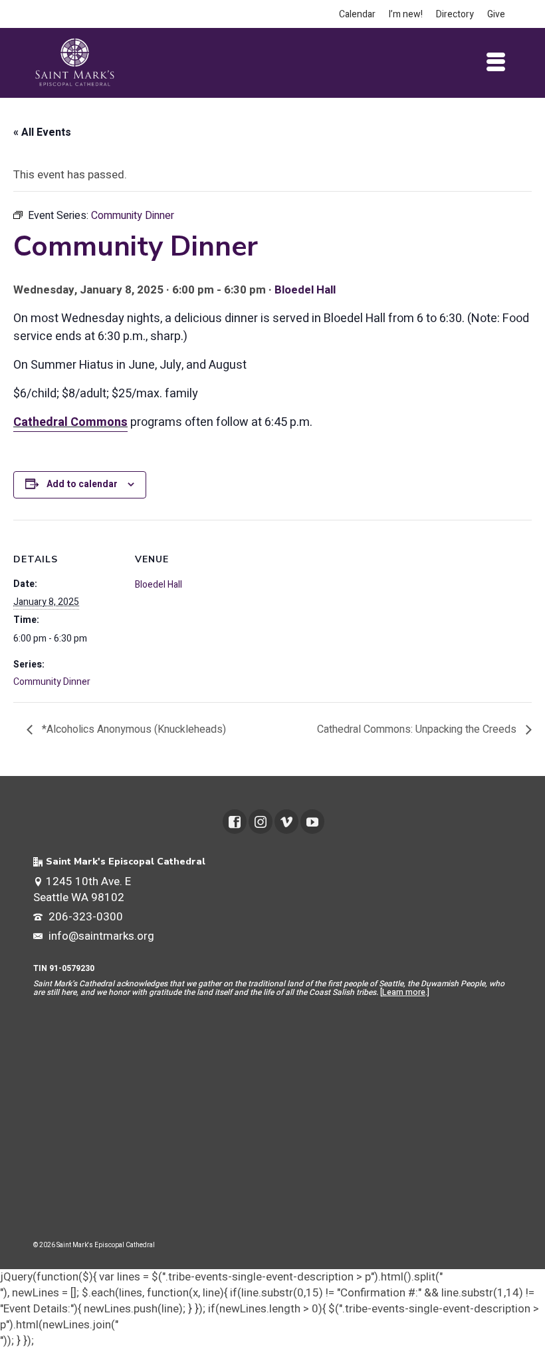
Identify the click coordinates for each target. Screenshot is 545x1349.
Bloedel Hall (305, 290)
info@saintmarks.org (100, 936)
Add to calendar (82, 484)
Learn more (403, 992)
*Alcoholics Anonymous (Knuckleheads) (132, 729)
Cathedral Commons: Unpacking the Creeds (418, 729)
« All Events (42, 132)
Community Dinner (51, 682)
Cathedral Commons (70, 422)
